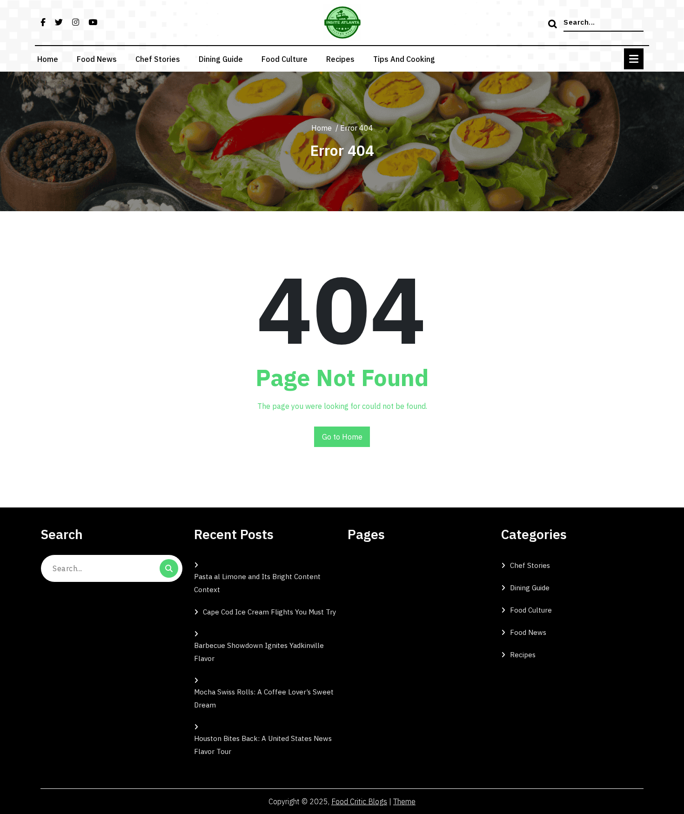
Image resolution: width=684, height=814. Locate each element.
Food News (97, 59)
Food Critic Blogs (359, 801)
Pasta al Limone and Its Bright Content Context (257, 583)
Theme (404, 801)
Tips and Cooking (404, 59)
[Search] (553, 25)
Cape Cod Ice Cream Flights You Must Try (269, 611)
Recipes (340, 59)
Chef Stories (157, 59)
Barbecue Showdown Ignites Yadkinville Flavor (259, 652)
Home (47, 59)
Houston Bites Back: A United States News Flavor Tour (263, 745)
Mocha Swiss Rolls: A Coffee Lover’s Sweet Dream (264, 698)
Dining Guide (221, 59)
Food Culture (285, 59)
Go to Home (342, 436)
